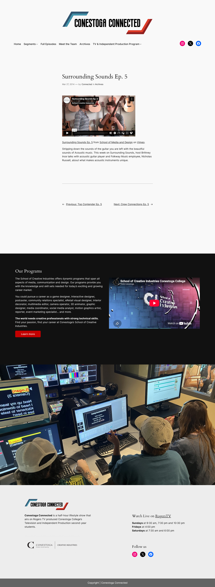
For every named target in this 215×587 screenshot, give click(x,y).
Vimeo (141, 142)
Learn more (28, 334)
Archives (99, 84)
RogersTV (163, 516)
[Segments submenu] (37, 44)
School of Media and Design (116, 142)
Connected (87, 84)
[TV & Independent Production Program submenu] (140, 44)
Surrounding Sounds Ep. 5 (77, 142)
